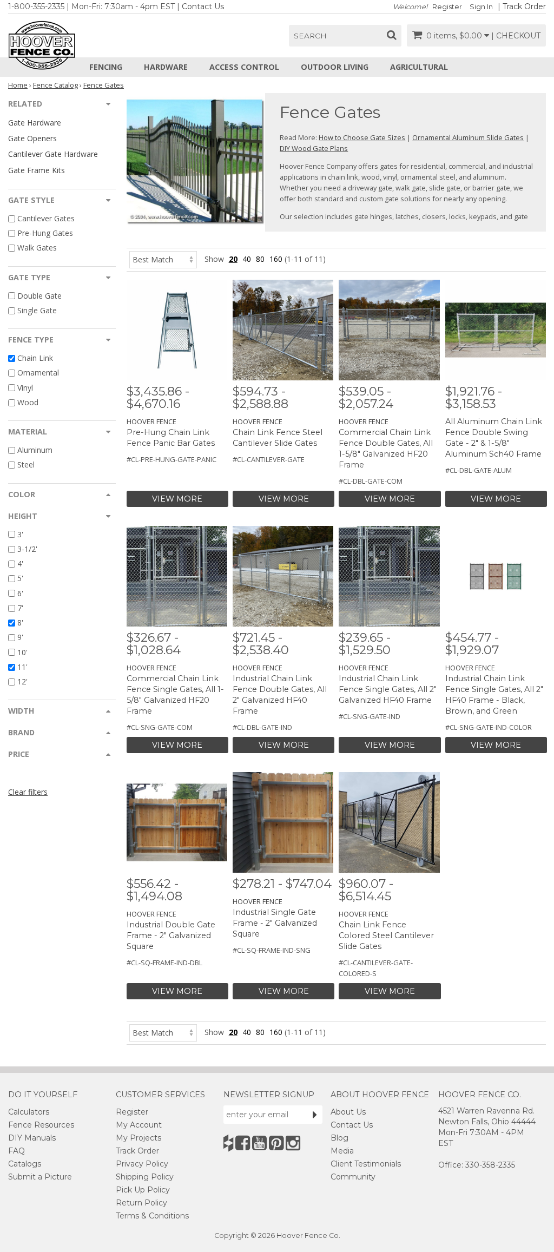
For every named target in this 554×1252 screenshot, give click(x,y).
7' (20, 608)
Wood (27, 402)
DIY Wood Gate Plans (314, 148)
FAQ (16, 1151)
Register (447, 7)
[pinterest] (276, 1143)
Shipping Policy (145, 1177)
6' (20, 593)
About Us (348, 1112)
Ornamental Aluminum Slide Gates (468, 137)
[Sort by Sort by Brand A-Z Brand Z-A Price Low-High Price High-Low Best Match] (163, 259)
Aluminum (34, 450)
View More (177, 499)
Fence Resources (41, 1125)
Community (353, 1177)
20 (233, 259)
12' (22, 681)
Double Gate (39, 296)
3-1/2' (27, 549)
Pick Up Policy (143, 1190)
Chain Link (35, 358)
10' (22, 652)
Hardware (166, 67)
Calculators (28, 1112)
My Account (139, 1125)
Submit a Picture (40, 1177)
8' (20, 622)
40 (246, 259)
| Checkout (515, 36)
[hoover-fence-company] (228, 1143)
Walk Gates (37, 248)
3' (20, 534)
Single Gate (37, 310)
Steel (26, 465)
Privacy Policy (142, 1164)
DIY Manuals (32, 1138)
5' (20, 579)
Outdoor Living (334, 67)
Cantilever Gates (46, 218)
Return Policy (141, 1203)
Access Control (244, 67)
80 (260, 259)
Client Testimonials (366, 1164)
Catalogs (24, 1164)
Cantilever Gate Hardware (53, 154)
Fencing (105, 67)
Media (342, 1151)
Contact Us (203, 6)
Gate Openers (32, 138)
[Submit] (314, 1114)
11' (22, 667)
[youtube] (259, 1143)
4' (20, 563)
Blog (339, 1138)
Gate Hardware (34, 122)
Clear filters (28, 792)
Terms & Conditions (152, 1216)
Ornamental (38, 373)
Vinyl (25, 388)
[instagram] (293, 1143)
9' (20, 637)
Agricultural (419, 67)
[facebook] (242, 1143)
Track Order (524, 6)
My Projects (138, 1138)
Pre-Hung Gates (45, 233)
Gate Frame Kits (36, 170)
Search (310, 35)
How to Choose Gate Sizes (362, 137)
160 (275, 259)
